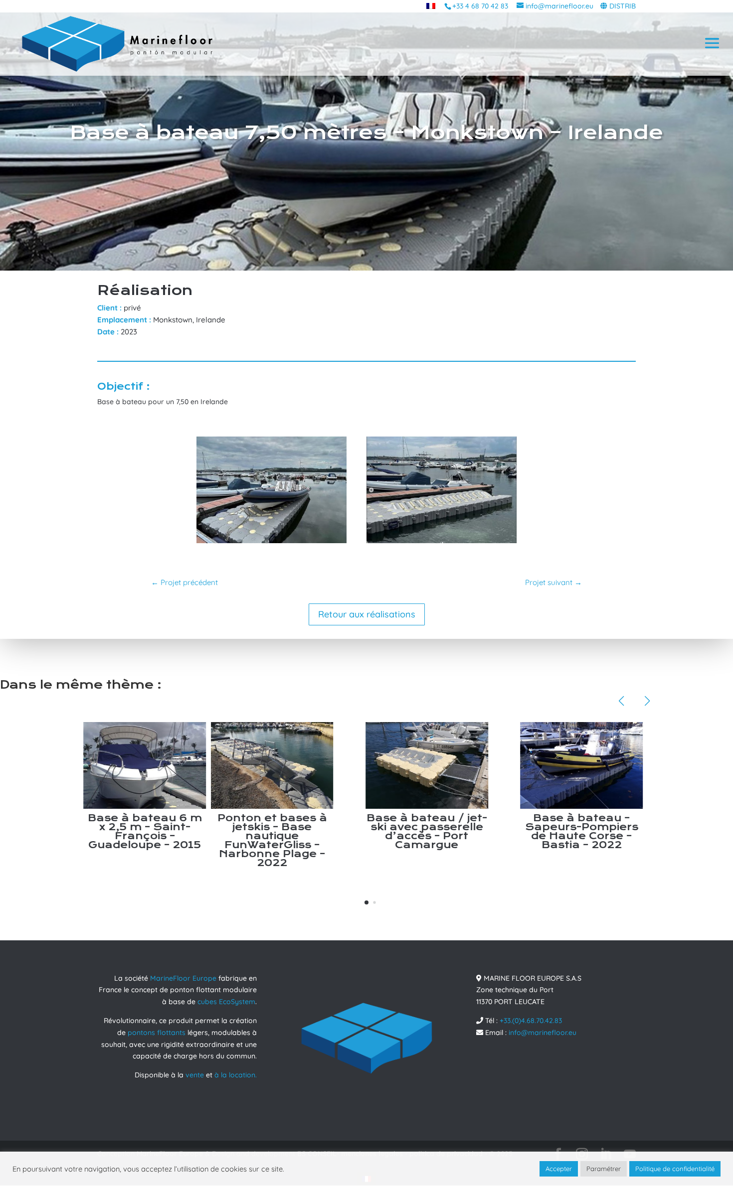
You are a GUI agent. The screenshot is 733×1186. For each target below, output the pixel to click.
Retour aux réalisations (366, 614)
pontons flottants (156, 1032)
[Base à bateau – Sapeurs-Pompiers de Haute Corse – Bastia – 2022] (443, 765)
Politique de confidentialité (675, 1169)
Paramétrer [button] (603, 1169)
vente (194, 1074)
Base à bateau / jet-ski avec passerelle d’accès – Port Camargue (289, 831)
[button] (366, 902)
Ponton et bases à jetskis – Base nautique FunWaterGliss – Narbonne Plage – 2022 (134, 840)
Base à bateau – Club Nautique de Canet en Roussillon (598, 827)
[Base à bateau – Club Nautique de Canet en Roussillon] (598, 765)
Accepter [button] (559, 1169)
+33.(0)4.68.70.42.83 (531, 1020)
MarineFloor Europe (183, 978)
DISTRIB (622, 5)
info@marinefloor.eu (542, 1032)
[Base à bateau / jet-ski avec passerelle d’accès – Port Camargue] (289, 765)
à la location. (235, 1074)
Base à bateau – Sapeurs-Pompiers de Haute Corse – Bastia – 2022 (444, 831)
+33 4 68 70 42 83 (480, 5)
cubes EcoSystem (226, 1001)
